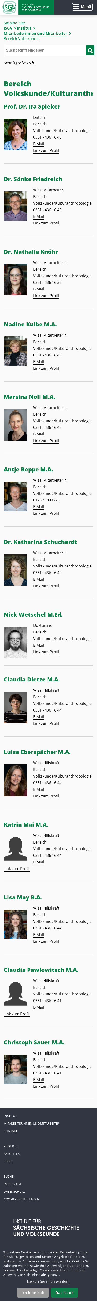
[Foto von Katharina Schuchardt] (15, 584)
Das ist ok (64, 1292)
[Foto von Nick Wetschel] (15, 656)
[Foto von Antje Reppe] (15, 509)
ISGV (8, 28)
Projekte (10, 1146)
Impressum (12, 1184)
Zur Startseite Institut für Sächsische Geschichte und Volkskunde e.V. (27, 7)
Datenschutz (14, 1191)
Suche (8, 1176)
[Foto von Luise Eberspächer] (15, 795)
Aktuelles (12, 1154)
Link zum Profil (46, 150)
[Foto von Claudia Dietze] (15, 721)
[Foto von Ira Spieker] (15, 148)
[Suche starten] (90, 50)
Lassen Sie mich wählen (48, 1281)
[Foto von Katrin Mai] (15, 859)
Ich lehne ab (32, 1292)
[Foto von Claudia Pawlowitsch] (15, 1004)
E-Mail (38, 143)
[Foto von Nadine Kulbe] (15, 364)
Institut (24, 28)
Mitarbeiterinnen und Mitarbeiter (35, 33)
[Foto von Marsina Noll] (15, 439)
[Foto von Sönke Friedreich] (15, 219)
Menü (86, 6)
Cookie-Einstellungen (22, 1199)
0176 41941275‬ (46, 500)
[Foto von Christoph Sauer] (15, 1082)
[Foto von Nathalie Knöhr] (15, 294)
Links (8, 1161)
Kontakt (10, 1131)
